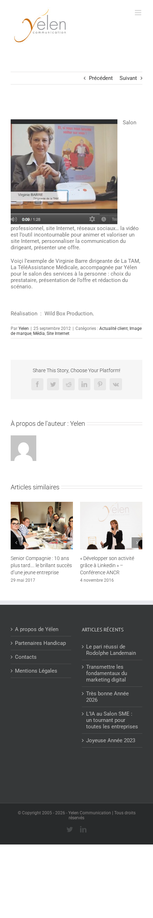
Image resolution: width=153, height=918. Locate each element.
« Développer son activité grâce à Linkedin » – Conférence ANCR (107, 565)
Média (39, 333)
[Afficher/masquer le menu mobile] (138, 12)
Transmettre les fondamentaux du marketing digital (106, 673)
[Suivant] (137, 542)
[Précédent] (16, 542)
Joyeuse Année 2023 (110, 740)
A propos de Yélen (36, 629)
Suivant (128, 78)
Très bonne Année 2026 (107, 696)
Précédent (101, 78)
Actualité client (113, 328)
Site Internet (58, 333)
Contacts (26, 657)
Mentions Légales (36, 671)
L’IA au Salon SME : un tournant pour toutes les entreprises (112, 720)
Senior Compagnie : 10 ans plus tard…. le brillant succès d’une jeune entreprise (41, 565)
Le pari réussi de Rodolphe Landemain (111, 649)
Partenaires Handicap (40, 643)
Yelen (24, 328)
